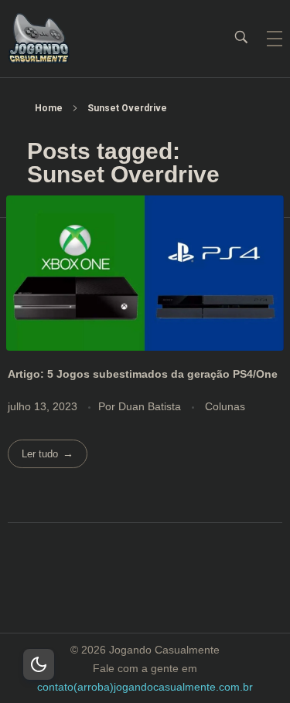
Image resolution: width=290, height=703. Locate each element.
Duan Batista (151, 406)
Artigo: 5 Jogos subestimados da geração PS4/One (143, 374)
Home (49, 108)
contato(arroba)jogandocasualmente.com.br (145, 687)
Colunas (225, 406)
